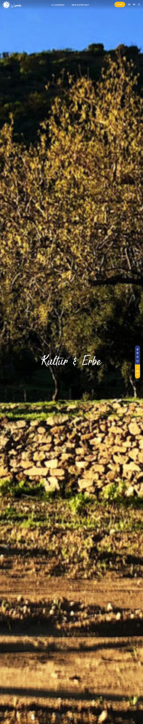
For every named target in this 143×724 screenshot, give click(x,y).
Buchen (119, 4)
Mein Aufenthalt (80, 5)
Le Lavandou (57, 5)
